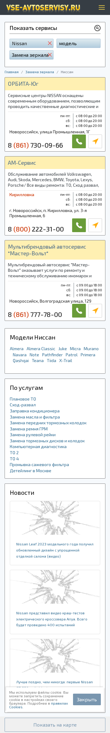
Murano (91, 348)
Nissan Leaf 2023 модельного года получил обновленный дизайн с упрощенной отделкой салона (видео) (55, 550)
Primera (88, 354)
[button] (55, 725)
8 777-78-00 (35, 314)
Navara (20, 354)
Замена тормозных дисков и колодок (47, 440)
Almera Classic (41, 348)
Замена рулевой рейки (33, 434)
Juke (62, 348)
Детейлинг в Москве (30, 470)
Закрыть (87, 699)
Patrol (72, 354)
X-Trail (65, 360)
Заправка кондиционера (35, 410)
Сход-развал (23, 404)
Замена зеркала (39, 72)
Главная (12, 72)
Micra (75, 348)
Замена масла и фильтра (35, 416)
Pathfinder (52, 354)
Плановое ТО (23, 398)
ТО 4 (14, 458)
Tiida (51, 360)
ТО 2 (14, 452)
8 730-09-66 (35, 145)
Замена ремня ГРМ (29, 428)
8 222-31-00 (36, 228)
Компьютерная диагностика (38, 446)
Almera (17, 348)
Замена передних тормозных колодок (48, 422)
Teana (38, 360)
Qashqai (21, 360)
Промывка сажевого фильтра (39, 464)
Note (34, 354)
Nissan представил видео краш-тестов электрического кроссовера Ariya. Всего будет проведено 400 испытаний (51, 619)
